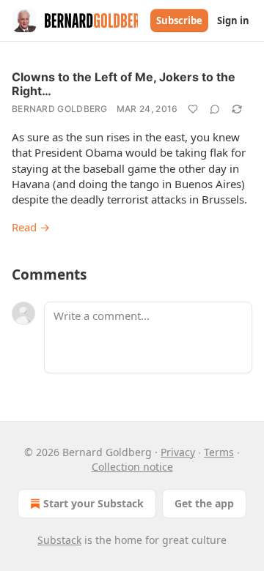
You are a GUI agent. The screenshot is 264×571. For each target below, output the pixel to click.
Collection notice (132, 467)
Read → (31, 227)
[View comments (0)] (214, 109)
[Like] (192, 109)
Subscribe (179, 20)
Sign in (233, 20)
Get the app (204, 503)
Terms (219, 452)
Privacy (178, 452)
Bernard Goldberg (60, 108)
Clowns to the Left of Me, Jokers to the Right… (123, 84)
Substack (59, 540)
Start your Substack (93, 503)
